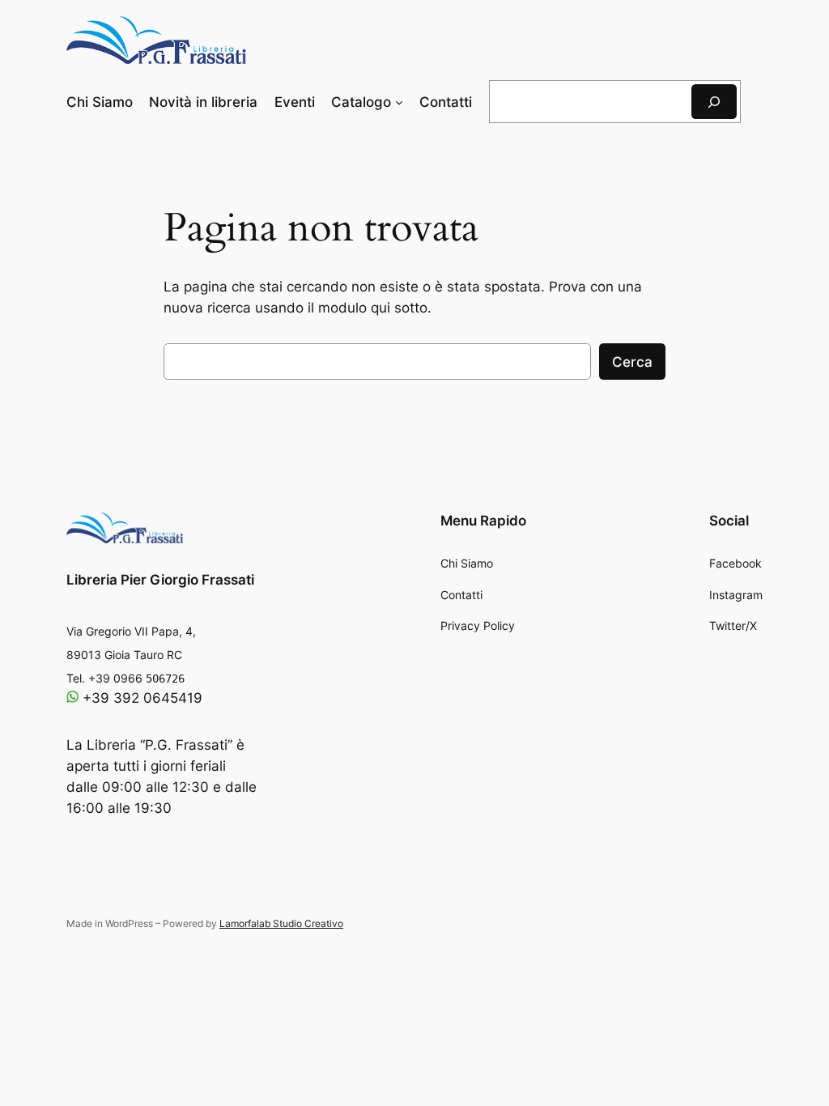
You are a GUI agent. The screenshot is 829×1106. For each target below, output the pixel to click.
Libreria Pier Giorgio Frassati (160, 580)
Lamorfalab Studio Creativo (281, 923)
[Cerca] (714, 101)
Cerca (632, 362)
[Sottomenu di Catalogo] (399, 102)
